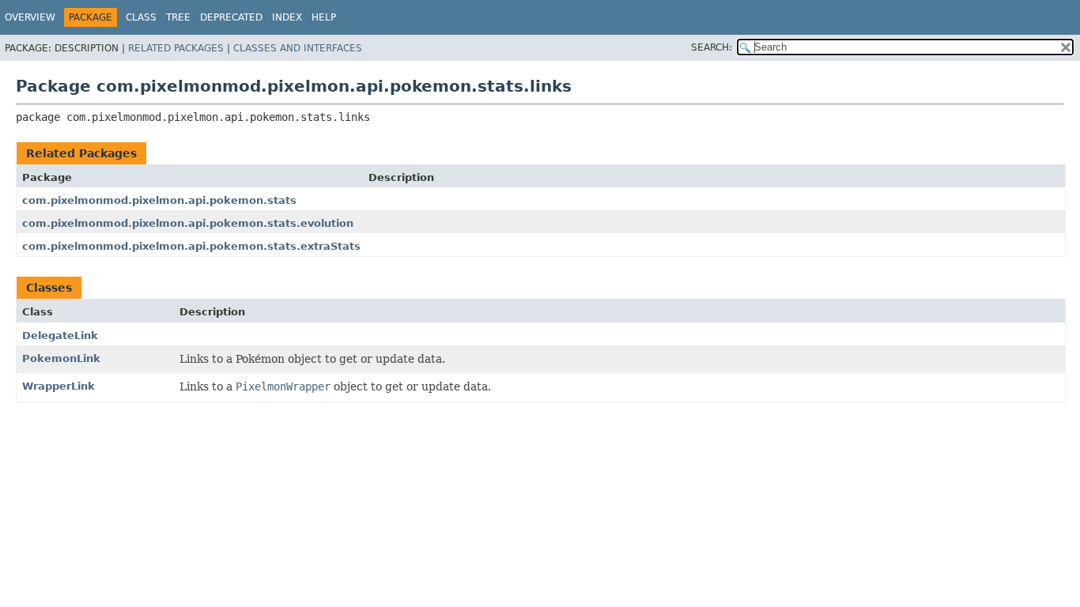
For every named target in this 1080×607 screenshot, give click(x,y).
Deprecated (231, 17)
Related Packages (176, 48)
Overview (30, 17)
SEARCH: (711, 47)
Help (324, 17)
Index (287, 17)
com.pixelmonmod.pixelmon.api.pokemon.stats (159, 200)
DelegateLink (60, 335)
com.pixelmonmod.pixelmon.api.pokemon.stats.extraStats (191, 246)
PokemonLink (61, 358)
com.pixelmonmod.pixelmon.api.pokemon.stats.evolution (187, 223)
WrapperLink (58, 386)
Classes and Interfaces (297, 48)
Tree (178, 17)
